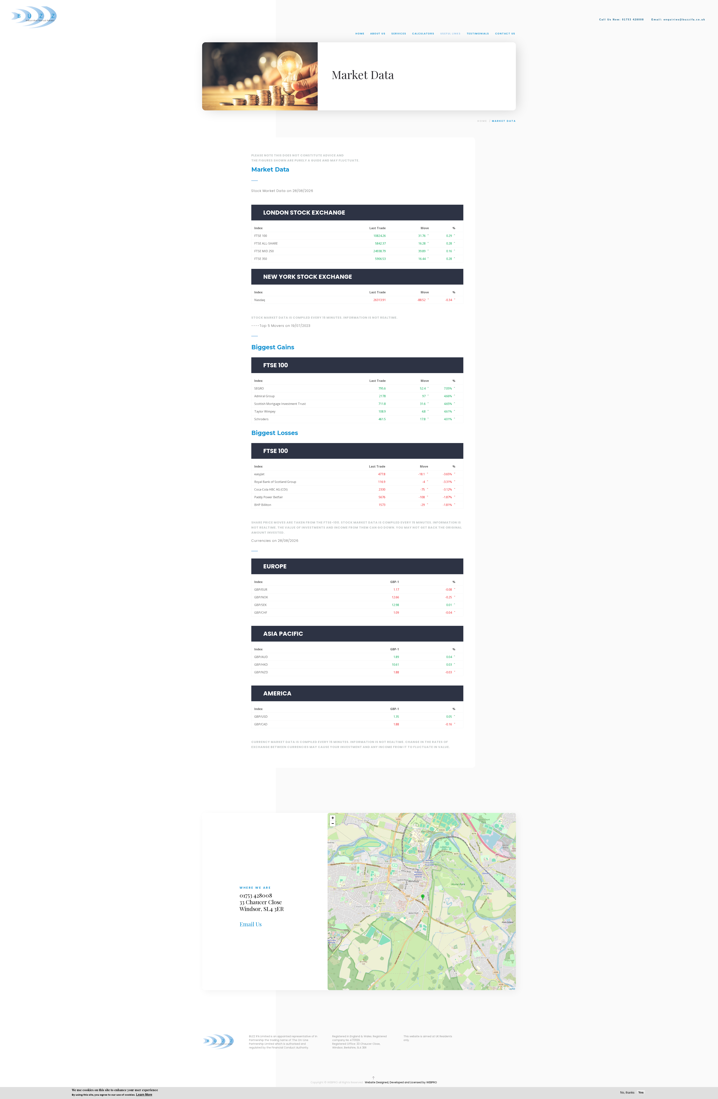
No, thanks (627, 1092)
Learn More (144, 1094)
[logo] (34, 17)
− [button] (333, 823)
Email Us (251, 924)
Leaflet (512, 988)
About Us (377, 33)
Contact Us (505, 33)
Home (359, 33)
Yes (641, 1092)
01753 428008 (633, 19)
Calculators (423, 33)
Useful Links (450, 33)
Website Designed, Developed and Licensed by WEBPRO (401, 1082)
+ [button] (333, 818)
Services (398, 33)
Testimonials (478, 33)
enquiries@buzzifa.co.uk (684, 19)
